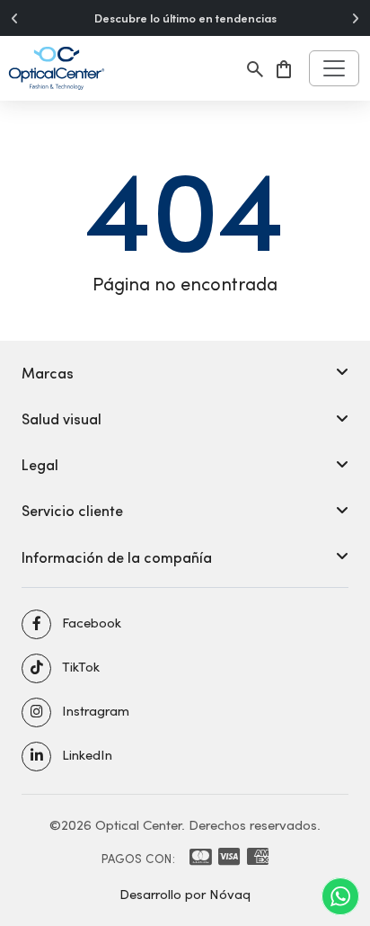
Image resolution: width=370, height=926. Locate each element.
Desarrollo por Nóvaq (185, 894)
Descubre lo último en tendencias (185, 18)
